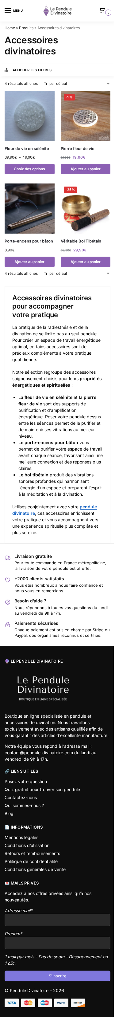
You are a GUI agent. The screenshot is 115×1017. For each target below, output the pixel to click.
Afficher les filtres (32, 70)
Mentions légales (21, 837)
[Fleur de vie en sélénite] (30, 116)
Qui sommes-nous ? (24, 805)
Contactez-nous (21, 797)
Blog (9, 813)
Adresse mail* (19, 910)
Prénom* (13, 933)
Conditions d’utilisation (27, 845)
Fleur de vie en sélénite (27, 148)
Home (10, 28)
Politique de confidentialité (31, 861)
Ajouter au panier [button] (86, 169)
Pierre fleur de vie (77, 148)
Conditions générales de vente (35, 869)
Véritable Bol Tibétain (81, 240)
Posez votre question (26, 781)
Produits (26, 28)
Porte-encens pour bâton (29, 240)
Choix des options (29, 169)
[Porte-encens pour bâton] (30, 208)
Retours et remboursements (32, 853)
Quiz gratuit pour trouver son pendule (42, 789)
